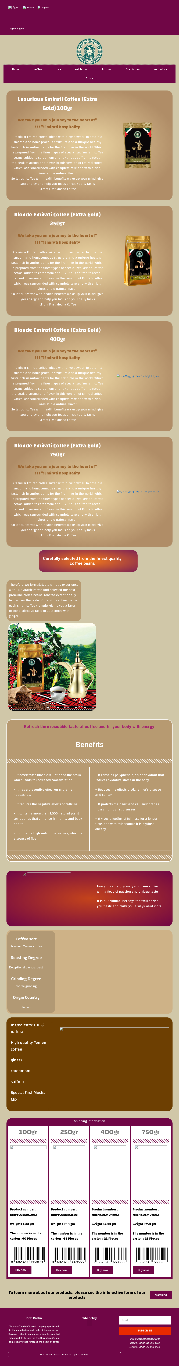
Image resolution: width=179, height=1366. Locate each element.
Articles (106, 69)
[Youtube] (118, 18)
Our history (133, 69)
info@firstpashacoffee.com (145, 1339)
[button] (89, 1323)
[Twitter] (110, 18)
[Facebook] (95, 18)
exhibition (81, 69)
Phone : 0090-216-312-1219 (145, 1343)
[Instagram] (102, 18)
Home (16, 69)
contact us (160, 69)
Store (89, 78)
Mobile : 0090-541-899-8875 (144, 1347)
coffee (38, 69)
